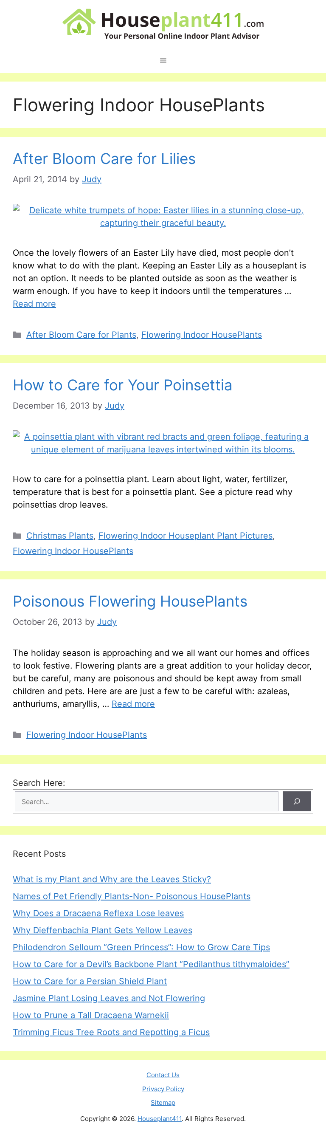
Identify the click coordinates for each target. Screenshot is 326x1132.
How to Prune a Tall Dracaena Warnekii (91, 1015)
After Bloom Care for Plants (81, 335)
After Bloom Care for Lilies (104, 158)
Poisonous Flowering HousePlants (130, 601)
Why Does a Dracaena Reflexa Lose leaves (98, 913)
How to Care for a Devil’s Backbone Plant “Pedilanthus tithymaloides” (151, 964)
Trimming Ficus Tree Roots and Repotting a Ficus (111, 1032)
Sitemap (163, 1102)
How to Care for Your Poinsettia (123, 385)
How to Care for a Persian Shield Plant (90, 981)
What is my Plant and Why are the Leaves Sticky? (112, 879)
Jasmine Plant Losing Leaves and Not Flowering (109, 998)
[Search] (297, 801)
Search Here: (39, 783)
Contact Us (163, 1075)
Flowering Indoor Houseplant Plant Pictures (185, 536)
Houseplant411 (160, 1119)
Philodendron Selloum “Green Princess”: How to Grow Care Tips (141, 947)
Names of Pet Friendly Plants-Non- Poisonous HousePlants (131, 896)
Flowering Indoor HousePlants (201, 335)
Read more (34, 304)
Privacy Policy (163, 1089)
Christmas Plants (59, 536)
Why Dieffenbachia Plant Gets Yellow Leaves (102, 930)
